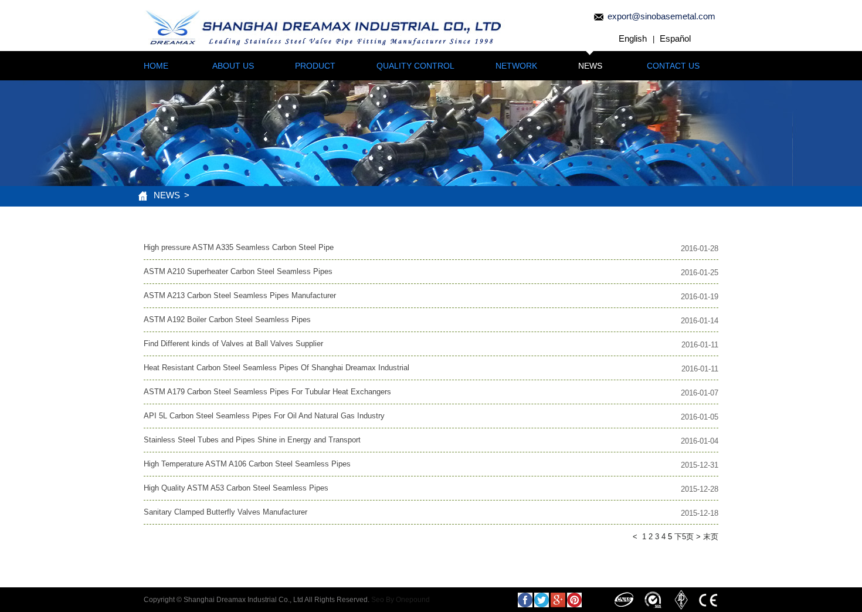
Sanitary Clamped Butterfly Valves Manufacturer (225, 512)
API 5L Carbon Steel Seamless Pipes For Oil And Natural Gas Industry (264, 415)
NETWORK (516, 65)
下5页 (684, 536)
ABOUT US (233, 65)
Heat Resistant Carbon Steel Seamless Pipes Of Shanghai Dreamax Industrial (276, 367)
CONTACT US (673, 65)
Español (675, 38)
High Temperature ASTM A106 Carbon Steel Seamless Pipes (247, 463)
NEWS (590, 65)
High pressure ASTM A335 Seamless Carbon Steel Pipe (239, 247)
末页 (710, 536)
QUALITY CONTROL (415, 65)
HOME (156, 65)
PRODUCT (315, 65)
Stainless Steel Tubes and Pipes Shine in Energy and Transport (252, 439)
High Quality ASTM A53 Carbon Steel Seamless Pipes (236, 487)
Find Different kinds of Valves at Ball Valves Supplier (233, 343)
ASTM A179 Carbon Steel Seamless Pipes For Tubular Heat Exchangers (267, 391)
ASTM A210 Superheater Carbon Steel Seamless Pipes (238, 271)
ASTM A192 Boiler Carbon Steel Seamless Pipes (227, 319)
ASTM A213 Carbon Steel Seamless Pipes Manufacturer (240, 295)
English (633, 38)
